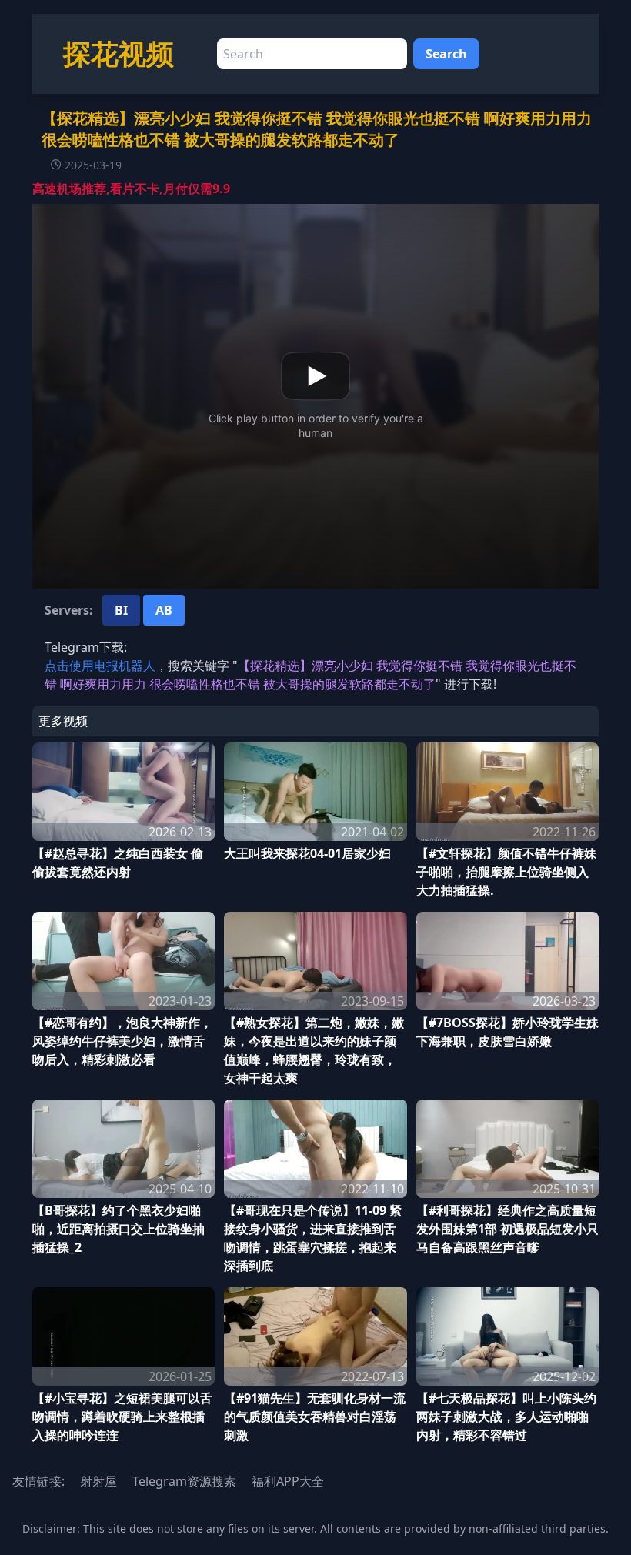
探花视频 (118, 53)
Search (446, 53)
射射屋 (98, 1481)
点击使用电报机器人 (100, 665)
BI (121, 610)
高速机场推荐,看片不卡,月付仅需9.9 (131, 188)
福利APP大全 (288, 1481)
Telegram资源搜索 (184, 1481)
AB (163, 610)
